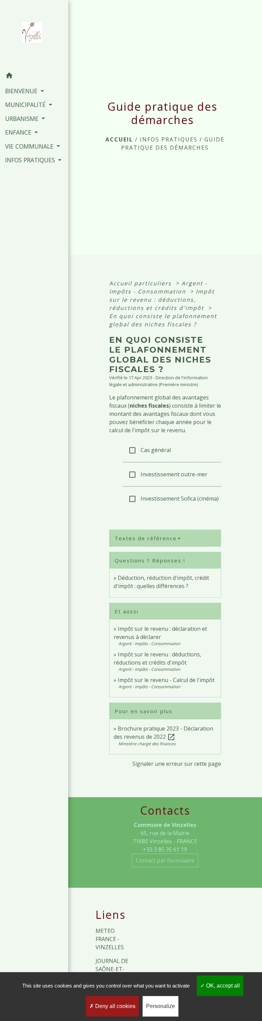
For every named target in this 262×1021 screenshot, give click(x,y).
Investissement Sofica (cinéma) (173, 499)
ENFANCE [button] (19, 132)
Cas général (149, 450)
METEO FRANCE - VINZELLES (110, 939)
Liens (111, 914)
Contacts (165, 810)
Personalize (160, 1006)
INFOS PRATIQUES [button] (31, 160)
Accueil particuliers (141, 283)
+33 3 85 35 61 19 (165, 849)
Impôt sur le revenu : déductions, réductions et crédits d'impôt (162, 300)
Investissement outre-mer (167, 475)
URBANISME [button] (22, 118)
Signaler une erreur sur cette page (176, 763)
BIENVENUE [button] (22, 91)
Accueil (119, 139)
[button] (34, 76)
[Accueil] (34, 35)
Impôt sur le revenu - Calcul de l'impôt (166, 680)
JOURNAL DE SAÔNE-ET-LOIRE (112, 969)
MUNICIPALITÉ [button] (26, 104)
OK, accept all (222, 986)
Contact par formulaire (165, 860)
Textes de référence (146, 538)
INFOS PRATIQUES (169, 139)
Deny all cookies (114, 1006)
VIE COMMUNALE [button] (30, 146)
